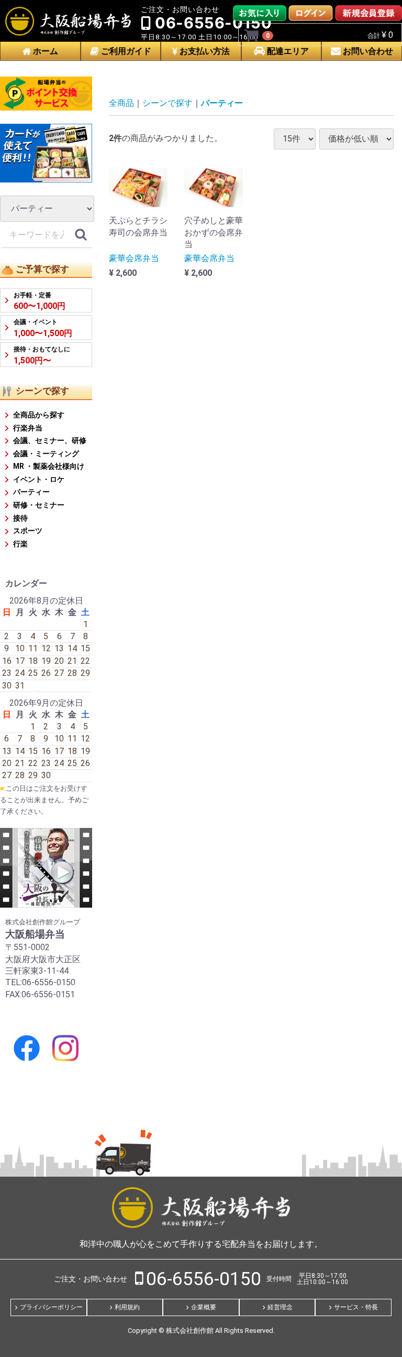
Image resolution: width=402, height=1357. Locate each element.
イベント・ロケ (38, 479)
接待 (20, 518)
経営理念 (280, 1307)
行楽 (20, 544)
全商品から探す (38, 415)
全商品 (121, 103)
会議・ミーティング (46, 453)
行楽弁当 (27, 428)
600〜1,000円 (39, 301)
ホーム (44, 51)
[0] (252, 35)
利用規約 (127, 1307)
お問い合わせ (367, 51)
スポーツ (27, 530)
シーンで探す (167, 103)
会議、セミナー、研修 (49, 440)
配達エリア (287, 51)
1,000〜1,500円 (43, 328)
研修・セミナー (38, 505)
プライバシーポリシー (51, 1307)
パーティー (31, 492)
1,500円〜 (42, 355)
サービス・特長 (356, 1307)
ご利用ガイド (125, 51)
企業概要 (203, 1307)
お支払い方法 (203, 51)
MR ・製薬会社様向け (48, 466)
